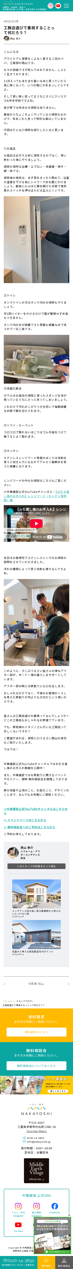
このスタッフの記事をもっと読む (36, 866)
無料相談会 (64, 1265)
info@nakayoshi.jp (39, 1141)
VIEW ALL (36, 984)
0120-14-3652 (20, 1260)
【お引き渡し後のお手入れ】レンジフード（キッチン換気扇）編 (36, 496)
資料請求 (46, 1265)
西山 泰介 (15, 38)
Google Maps (37, 1131)
